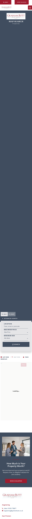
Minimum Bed (9, 336)
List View (5, 357)
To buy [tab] (4, 314)
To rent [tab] (12, 314)
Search (17, 344)
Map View (16, 357)
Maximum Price (10, 330)
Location (8, 324)
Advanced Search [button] (10, 318)
